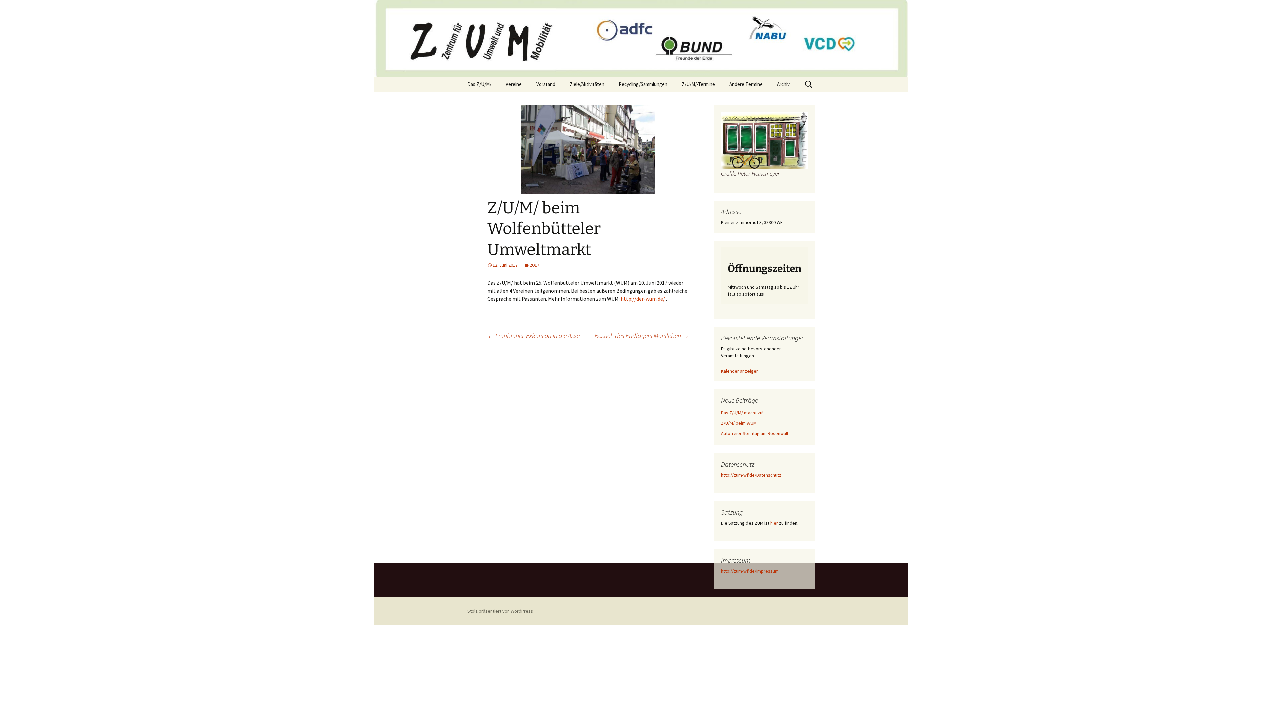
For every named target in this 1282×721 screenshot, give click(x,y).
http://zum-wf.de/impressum (750, 571)
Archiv (783, 84)
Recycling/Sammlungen (643, 84)
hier (774, 523)
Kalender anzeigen (740, 371)
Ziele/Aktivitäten (587, 84)
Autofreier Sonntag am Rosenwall (754, 433)
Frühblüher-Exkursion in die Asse (533, 335)
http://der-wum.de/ (642, 298)
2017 (534, 265)
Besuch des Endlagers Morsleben (642, 335)
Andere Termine (746, 84)
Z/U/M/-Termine (698, 84)
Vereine (514, 84)
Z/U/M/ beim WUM (739, 423)
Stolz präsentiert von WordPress (500, 611)
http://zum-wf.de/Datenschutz (751, 475)
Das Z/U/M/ (479, 84)
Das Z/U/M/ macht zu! (742, 413)
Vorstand (545, 84)
